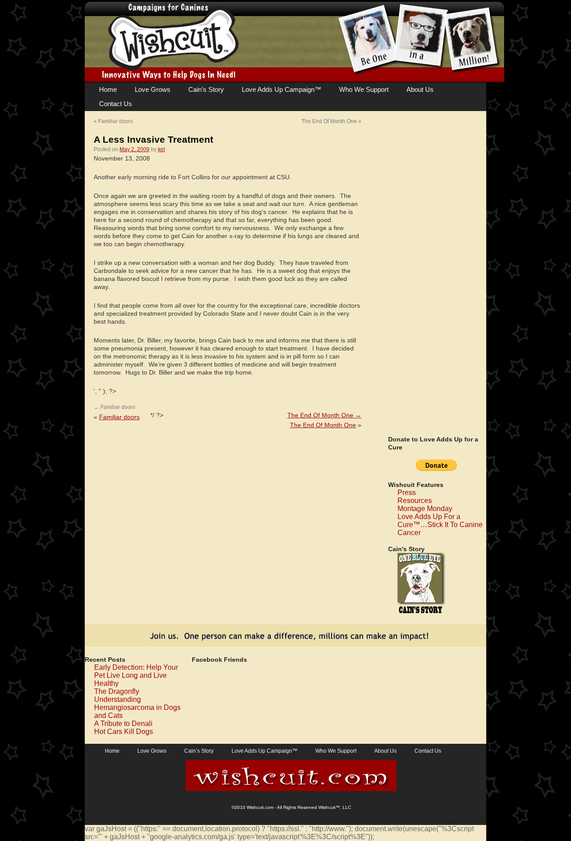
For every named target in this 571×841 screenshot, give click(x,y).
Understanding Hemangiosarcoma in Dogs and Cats (137, 707)
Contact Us (115, 103)
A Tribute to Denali (123, 723)
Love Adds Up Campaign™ (281, 89)
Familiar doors (115, 121)
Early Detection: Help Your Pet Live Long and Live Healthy (136, 675)
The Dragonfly (116, 691)
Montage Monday (424, 508)
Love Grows (152, 89)
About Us (420, 89)
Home (108, 89)
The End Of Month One (329, 121)
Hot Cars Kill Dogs (123, 731)
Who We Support (364, 89)
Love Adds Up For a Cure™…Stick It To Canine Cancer (440, 524)
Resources (414, 500)
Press (406, 492)
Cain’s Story (206, 89)
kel (161, 149)
